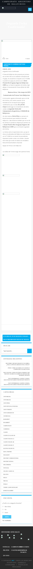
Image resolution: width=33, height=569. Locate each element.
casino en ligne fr (9, 435)
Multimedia (7, 464)
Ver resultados (6, 520)
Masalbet (6, 455)
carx (7, 58)
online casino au (8, 471)
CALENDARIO (14, 550)
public (5, 484)
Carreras (16, 64)
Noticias (22, 64)
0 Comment (27, 58)
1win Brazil (7, 399)
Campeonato (8, 64)
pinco (5, 477)
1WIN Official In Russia (10, 406)
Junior (6, 512)
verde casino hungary (10, 487)
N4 (5, 509)
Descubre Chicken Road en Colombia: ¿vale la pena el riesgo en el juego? (18, 364)
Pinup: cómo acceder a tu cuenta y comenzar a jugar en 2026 (19, 368)
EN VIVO (6, 555)
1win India (6, 403)
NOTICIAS (6, 547)
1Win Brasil (7, 396)
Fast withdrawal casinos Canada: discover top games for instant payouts (17, 379)
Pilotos (5, 474)
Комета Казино (8, 490)
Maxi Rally (8, 506)
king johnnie (7, 451)
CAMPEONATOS (14, 547)
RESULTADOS (23, 547)
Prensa (6, 66)
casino (5, 432)
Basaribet (6, 422)
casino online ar (8, 442)
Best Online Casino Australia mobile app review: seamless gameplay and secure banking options (17, 374)
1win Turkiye (7, 409)
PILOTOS (6, 550)
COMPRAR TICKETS (23, 551)
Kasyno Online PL (8, 448)
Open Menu (30, 9)
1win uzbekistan (8, 412)
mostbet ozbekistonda (10, 458)
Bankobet (6, 419)
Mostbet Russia (8, 461)
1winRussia (6, 416)
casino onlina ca (8, 438)
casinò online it (8, 445)
